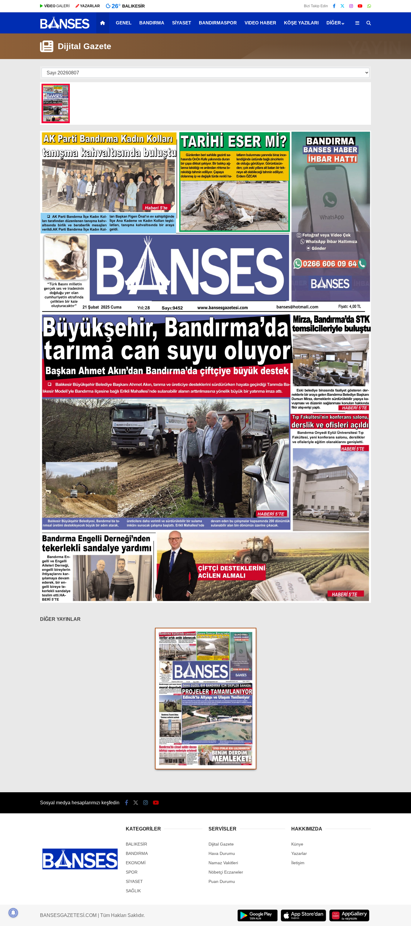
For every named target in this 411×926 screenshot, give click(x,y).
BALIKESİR (136, 844)
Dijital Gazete (221, 844)
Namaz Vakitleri (223, 862)
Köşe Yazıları (301, 22)
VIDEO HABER (260, 22)
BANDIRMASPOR (218, 22)
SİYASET (181, 22)
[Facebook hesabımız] (334, 6)
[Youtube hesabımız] (360, 6)
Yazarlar (299, 853)
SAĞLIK (133, 890)
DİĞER (333, 22)
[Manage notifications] (13, 913)
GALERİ (57, 6)
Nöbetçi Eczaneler (226, 872)
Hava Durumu (222, 853)
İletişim (297, 862)
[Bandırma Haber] (65, 28)
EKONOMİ (136, 862)
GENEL (123, 22)
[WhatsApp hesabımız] (369, 6)
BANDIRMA (151, 22)
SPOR (132, 872)
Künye (297, 844)
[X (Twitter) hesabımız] (342, 6)
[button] (103, 22)
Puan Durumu (222, 881)
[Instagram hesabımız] (351, 6)
